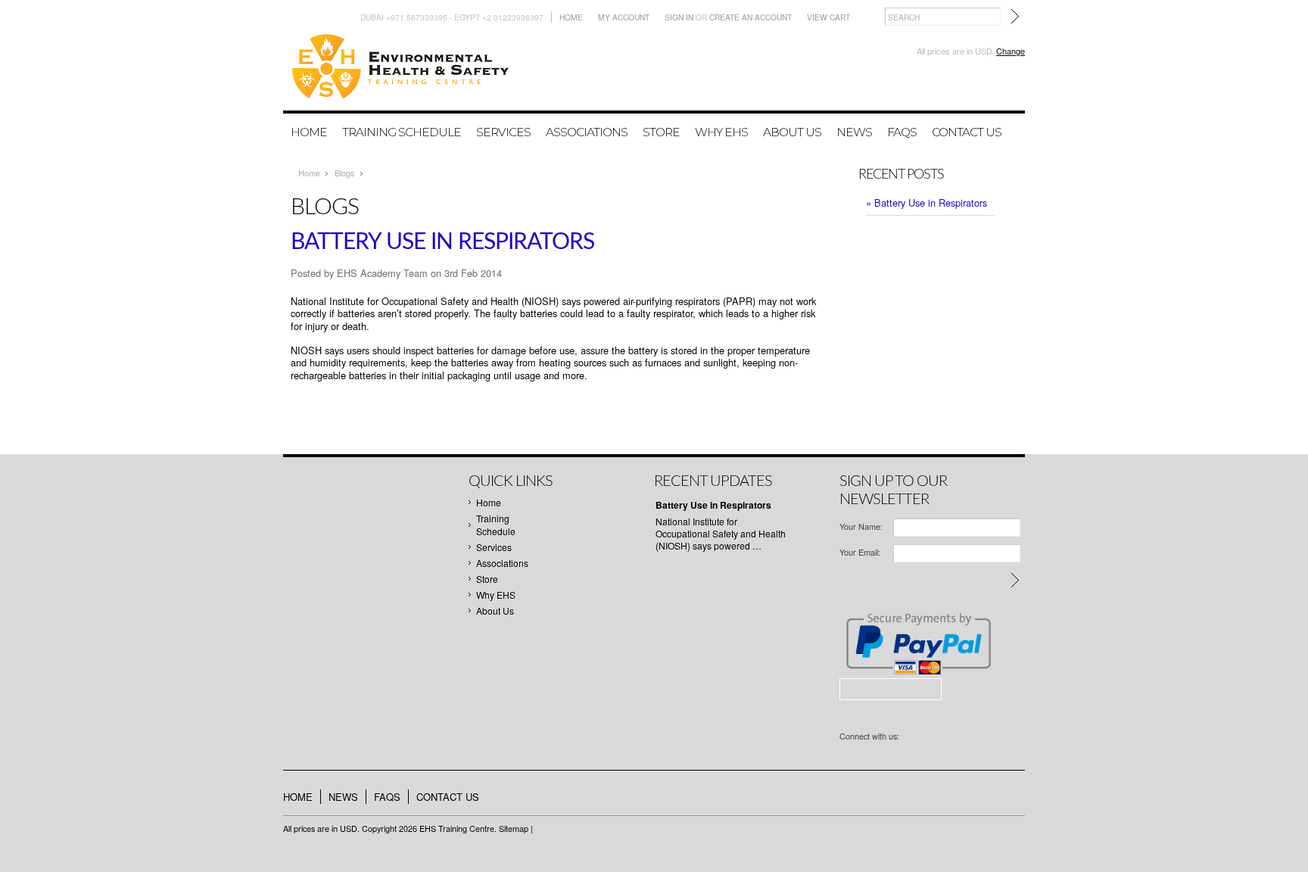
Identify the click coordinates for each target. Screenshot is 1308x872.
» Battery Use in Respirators (926, 202)
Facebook (911, 737)
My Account (623, 17)
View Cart (828, 17)
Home (571, 17)
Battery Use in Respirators (442, 242)
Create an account (750, 17)
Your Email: (859, 552)
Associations (587, 132)
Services (503, 132)
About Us (792, 132)
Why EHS (721, 132)
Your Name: (861, 526)
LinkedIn (932, 737)
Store (661, 132)
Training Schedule (401, 132)
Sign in (679, 17)
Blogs (345, 173)
